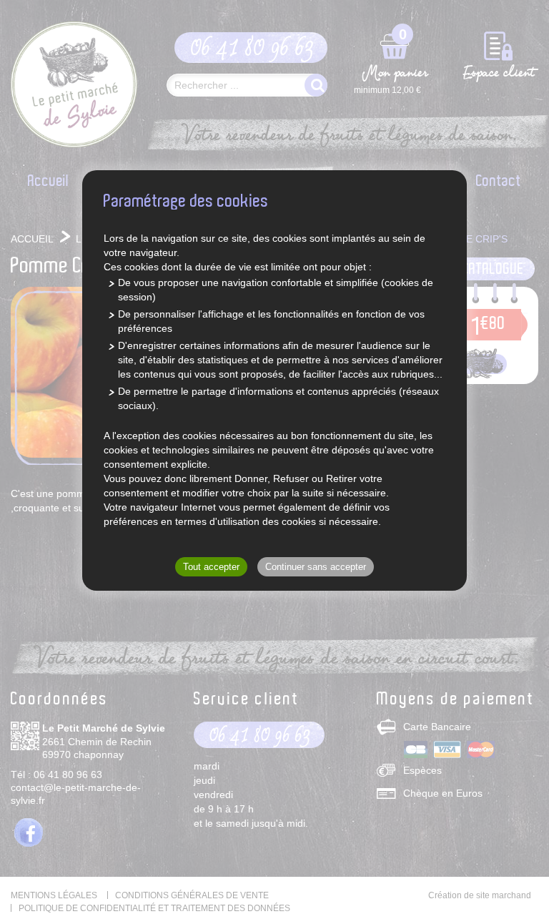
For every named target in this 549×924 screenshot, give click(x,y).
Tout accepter (211, 566)
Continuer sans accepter (315, 566)
